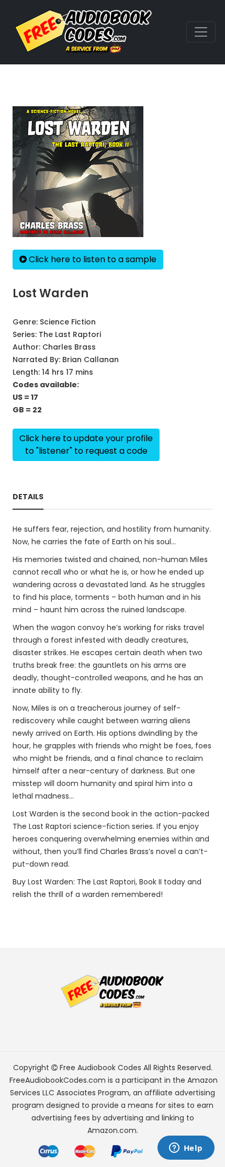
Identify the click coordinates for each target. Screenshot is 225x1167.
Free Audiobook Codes (100, 1067)
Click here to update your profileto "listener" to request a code (86, 444)
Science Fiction (68, 322)
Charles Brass (69, 347)
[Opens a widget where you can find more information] (186, 1149)
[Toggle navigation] (201, 31)
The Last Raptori (70, 334)
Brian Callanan (90, 359)
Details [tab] (28, 496)
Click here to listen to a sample (91, 259)
